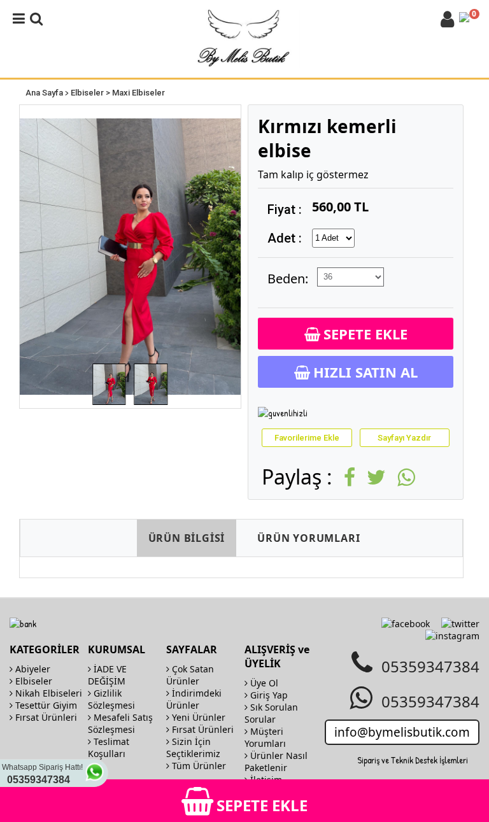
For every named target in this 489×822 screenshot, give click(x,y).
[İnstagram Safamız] (452, 636)
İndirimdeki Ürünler (194, 699)
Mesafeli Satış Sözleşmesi (120, 723)
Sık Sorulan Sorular (271, 713)
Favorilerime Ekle (306, 438)
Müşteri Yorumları (265, 737)
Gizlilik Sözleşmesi (111, 699)
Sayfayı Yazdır (404, 438)
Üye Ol (263, 683)
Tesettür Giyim (45, 705)
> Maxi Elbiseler (135, 92)
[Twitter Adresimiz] (460, 624)
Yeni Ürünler (197, 717)
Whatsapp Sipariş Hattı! (42, 774)
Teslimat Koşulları (108, 747)
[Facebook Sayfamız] (405, 624)
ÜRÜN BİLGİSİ (186, 538)
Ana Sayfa (44, 92)
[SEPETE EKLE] (244, 785)
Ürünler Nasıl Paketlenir (276, 761)
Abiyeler (31, 669)
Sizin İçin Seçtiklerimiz (193, 747)
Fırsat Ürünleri (45, 717)
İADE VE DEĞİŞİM (107, 675)
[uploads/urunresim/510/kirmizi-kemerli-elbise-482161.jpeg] (130, 256)
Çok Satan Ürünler (190, 675)
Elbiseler (87, 92)
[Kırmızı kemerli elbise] (108, 384)
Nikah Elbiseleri (47, 693)
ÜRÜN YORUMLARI (308, 538)
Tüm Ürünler (197, 766)
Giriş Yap (268, 695)
